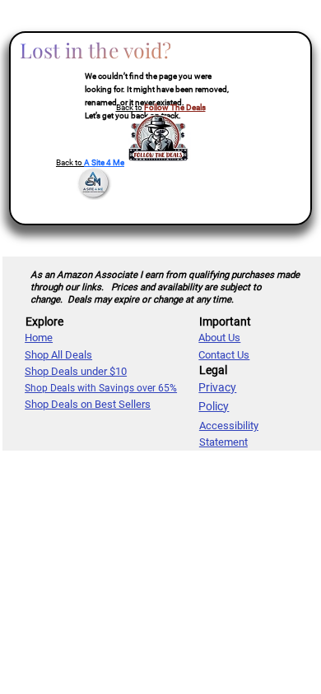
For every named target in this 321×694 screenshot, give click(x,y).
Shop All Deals (58, 355)
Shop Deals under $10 (76, 371)
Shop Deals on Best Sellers (88, 404)
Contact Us (223, 355)
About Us (219, 337)
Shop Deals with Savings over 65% (101, 388)
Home (39, 337)
